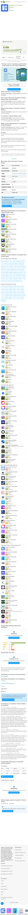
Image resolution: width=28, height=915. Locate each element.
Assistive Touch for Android (10, 406)
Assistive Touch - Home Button (11, 585)
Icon (18, 297)
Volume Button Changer (9, 576)
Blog (2, 894)
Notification (3, 300)
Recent (11, 292)
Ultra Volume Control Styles (10, 539)
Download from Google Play (14, 89)
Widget (10, 272)
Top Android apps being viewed (6, 865)
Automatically (21, 269)
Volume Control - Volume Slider (11, 481)
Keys (7, 266)
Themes (6, 292)
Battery (6, 297)
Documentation (4, 886)
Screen (2, 275)
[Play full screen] (24, 52)
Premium (23, 266)
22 (12, 184)
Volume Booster (8, 450)
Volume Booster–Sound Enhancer (11, 510)
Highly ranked (15, 176)
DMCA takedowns (4, 889)
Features (15, 278)
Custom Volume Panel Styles (10, 229)
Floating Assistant (8, 610)
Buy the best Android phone (20, 860)
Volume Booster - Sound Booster (11, 454)
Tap (2, 295)
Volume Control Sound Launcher (11, 471)
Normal (16, 269)
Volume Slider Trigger (9, 374)
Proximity (19, 261)
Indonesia (8, 770)
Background (15, 272)
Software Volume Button (10, 340)
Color (10, 275)
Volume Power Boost (9, 425)
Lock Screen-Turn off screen (10, 369)
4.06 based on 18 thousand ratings (19, 173)
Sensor (23, 261)
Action (10, 297)
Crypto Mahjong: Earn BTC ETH (6, 871)
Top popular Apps (18, 858)
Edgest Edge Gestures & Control (11, 435)
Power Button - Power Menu (10, 360)
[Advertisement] (14, 26)
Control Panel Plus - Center (10, 505)
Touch (3, 289)
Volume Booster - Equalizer (10, 459)
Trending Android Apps (19, 855)
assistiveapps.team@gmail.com (8, 683)
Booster (6, 261)
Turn (11, 261)
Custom (6, 286)
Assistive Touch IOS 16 (9, 430)
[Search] (26, 2)
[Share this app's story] (20, 52)
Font (24, 272)
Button (6, 275)
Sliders (19, 266)
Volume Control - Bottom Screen (11, 605)
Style (19, 286)
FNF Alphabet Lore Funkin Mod (6, 874)
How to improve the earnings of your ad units (7, 898)
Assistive (20, 278)
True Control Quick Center (10, 520)
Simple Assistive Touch (9, 401)
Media (16, 263)
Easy (3, 297)
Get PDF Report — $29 (7, 205)
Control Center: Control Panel (10, 440)
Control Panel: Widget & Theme (11, 491)
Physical (6, 263)
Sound (24, 295)
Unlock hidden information (14, 637)
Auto (7, 278)
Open (7, 280)
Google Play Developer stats (20, 852)
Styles (15, 286)
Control (2, 278)
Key (2, 263)
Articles (2, 891)
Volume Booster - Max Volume (11, 420)
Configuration (21, 263)
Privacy (2, 883)
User (14, 297)
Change (11, 286)
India (7, 773)
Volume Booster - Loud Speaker (11, 600)
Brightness (19, 275)
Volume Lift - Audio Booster (10, 396)
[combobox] (20, 2)
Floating (6, 295)
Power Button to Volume (9, 345)
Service (20, 280)
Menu (15, 292)
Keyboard (3, 266)
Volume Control (8, 501)
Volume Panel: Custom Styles (11, 249)
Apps (22, 286)
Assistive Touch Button (9, 244)
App (14, 275)
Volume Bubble (8, 350)
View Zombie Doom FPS (5, 868)
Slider (3, 280)
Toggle (10, 289)
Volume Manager (8, 391)
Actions (22, 297)
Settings (22, 289)
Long (19, 292)
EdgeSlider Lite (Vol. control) (10, 355)
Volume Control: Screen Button (11, 219)
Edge (24, 278)
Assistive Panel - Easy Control (11, 467)
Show (15, 266)
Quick (6, 289)
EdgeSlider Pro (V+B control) (10, 224)
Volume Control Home (9, 496)
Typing (7, 272)
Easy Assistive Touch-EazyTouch (11, 445)
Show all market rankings (7, 776)
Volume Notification (9, 365)
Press (18, 289)
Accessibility (15, 280)
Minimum (3, 269)
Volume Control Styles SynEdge (11, 326)
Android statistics (18, 849)
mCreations (3, 680)
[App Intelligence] (2, 903)
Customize (19, 295)
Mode (11, 295)
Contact (2, 880)
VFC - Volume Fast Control (10, 335)
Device (2, 292)
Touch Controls (8, 379)
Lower (15, 261)
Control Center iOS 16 (9, 386)
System (10, 278)
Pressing (8, 269)
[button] (14, 688)
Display (14, 295)
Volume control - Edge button (10, 234)
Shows (11, 266)
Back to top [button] (25, 904)
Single (12, 269)
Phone (10, 280)
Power (3, 261)
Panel (3, 286)
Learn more (19, 203)
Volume (20, 272)
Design (22, 292)
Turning (2, 272)
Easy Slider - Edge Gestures (10, 239)
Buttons (23, 275)
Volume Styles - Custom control (11, 486)
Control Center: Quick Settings (11, 619)
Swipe (14, 289)
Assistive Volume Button (10, 214)
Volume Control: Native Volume (11, 515)
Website (2, 686)
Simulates (12, 263)
